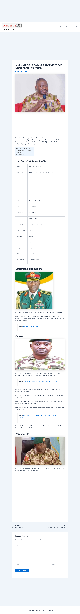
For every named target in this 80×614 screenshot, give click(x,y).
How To (68, 27)
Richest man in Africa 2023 (31, 326)
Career (19, 152)
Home (62, 27)
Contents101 (8, 29)
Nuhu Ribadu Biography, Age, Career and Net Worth (40, 381)
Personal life (21, 154)
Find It (75, 27)
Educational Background (24, 150)
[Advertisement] (40, 11)
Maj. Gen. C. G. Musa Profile (24, 148)
